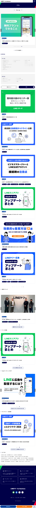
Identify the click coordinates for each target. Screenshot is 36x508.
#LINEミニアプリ (10, 458)
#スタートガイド (27, 461)
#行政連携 (2, 461)
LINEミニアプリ (5, 63)
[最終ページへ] (23, 286)
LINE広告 (4, 65)
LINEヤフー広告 (27, 60)
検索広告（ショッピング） (29, 63)
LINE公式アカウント (6, 60)
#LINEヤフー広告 (3, 454)
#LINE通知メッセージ (10, 454)
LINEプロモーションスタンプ (7, 64)
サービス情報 (19, 78)
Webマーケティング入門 (6, 80)
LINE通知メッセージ (6, 61)
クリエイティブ (5, 81)
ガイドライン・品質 (20, 80)
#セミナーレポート (21, 461)
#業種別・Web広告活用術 (29, 459)
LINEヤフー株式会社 (22, 497)
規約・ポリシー (13, 497)
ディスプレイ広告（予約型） (29, 65)
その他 (15, 61)
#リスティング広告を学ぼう (5, 459)
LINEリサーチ (5, 69)
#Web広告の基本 (30, 458)
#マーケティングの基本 (24, 458)
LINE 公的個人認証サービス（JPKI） (7, 68)
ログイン (34, 507)
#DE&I (15, 458)
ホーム (2, 464)
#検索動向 (18, 458)
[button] (1, 30)
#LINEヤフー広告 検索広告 (18, 454)
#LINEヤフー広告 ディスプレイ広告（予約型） (21, 456)
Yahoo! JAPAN (17, 497)
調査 (17, 81)
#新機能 (17, 461)
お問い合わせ (8, 506)
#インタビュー (13, 461)
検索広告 (26, 61)
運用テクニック (5, 78)
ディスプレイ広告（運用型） (29, 64)
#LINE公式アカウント (4, 458)
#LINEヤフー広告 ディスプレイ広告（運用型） (7, 456)
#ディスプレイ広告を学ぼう (14, 459)
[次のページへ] (21, 286)
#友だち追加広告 (7, 461)
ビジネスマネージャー (17, 60)
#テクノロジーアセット (22, 459)
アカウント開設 (24, 506)
